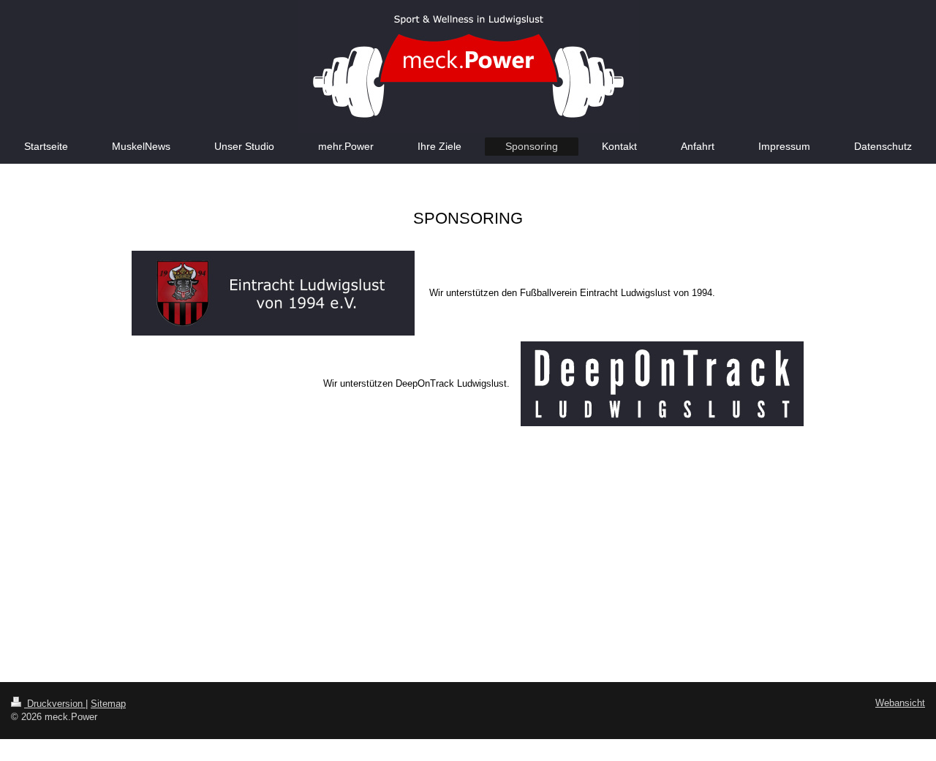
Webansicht (900, 702)
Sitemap (108, 703)
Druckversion (55, 703)
